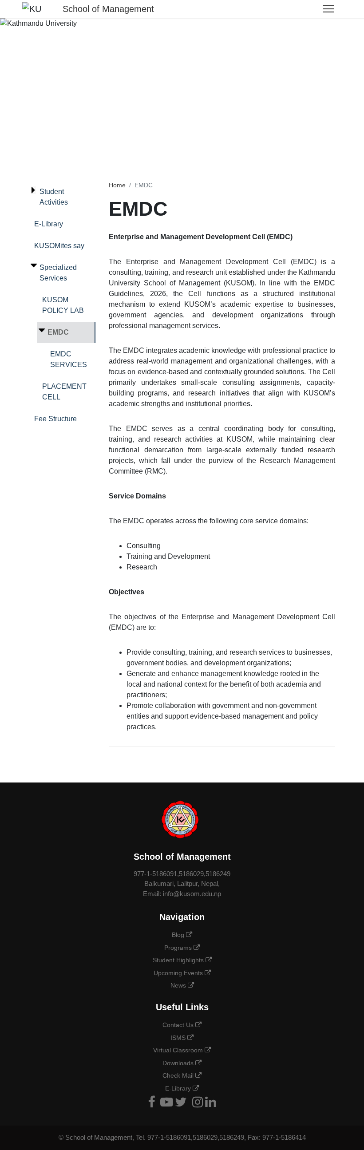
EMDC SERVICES (68, 359)
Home (117, 185)
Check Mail (178, 1075)
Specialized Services (58, 273)
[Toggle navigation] (328, 9)
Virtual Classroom (179, 1050)
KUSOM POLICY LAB (63, 305)
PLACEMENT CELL (64, 392)
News (179, 985)
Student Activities (54, 197)
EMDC (58, 332)
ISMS (178, 1037)
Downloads (178, 1063)
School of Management (108, 9)
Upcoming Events (179, 972)
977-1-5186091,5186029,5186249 (182, 873)
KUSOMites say (59, 245)
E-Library (48, 224)
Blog (179, 934)
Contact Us (178, 1024)
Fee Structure (55, 419)
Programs (179, 947)
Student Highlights (179, 960)
